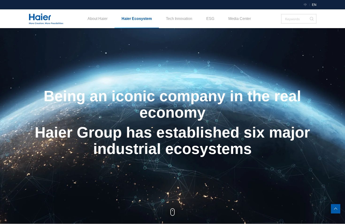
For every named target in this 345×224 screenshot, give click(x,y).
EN (314, 5)
